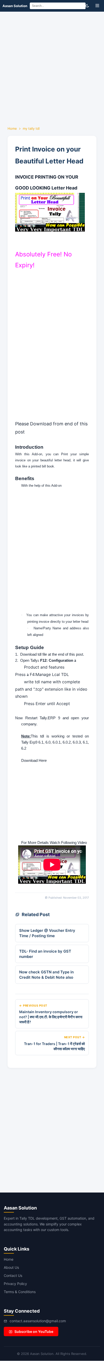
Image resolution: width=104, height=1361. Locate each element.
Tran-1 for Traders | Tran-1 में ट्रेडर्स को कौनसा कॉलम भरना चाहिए (54, 1046)
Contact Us (13, 1275)
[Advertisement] (52, 66)
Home (12, 128)
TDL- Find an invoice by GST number (45, 954)
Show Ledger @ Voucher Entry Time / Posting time (47, 933)
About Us (11, 1267)
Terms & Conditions (20, 1292)
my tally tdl (31, 128)
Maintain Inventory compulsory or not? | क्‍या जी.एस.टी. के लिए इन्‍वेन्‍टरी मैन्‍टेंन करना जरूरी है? (50, 1017)
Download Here (34, 761)
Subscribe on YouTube (33, 1331)
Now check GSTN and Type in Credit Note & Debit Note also (46, 975)
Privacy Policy (15, 1283)
